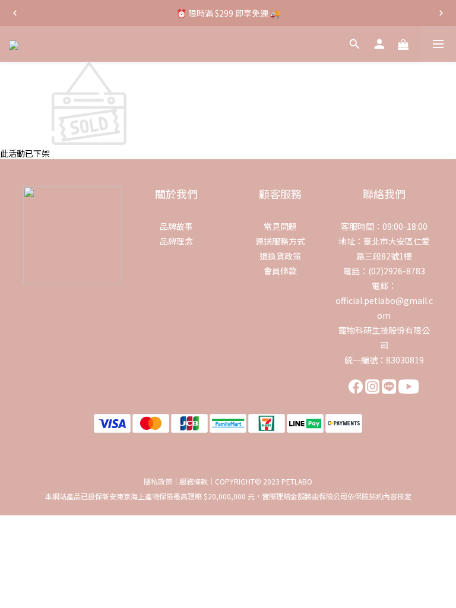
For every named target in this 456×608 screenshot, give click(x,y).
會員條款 (280, 271)
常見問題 (280, 226)
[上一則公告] (15, 13)
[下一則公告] (441, 13)
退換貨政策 (280, 256)
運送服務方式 (280, 241)
